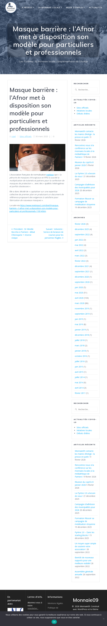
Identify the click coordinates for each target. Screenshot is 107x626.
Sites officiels (25, 136)
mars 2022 (79, 255)
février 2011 (80, 393)
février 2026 (80, 224)
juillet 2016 (80, 361)
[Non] (103, 618)
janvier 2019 (80, 329)
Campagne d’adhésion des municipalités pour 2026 (85, 187)
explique (50, 174)
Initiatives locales (84, 110)
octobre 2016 (81, 356)
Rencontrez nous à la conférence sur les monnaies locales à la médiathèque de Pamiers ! (84, 151)
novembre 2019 (82, 308)
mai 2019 (79, 324)
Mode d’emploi (74, 7)
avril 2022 (79, 250)
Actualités (95, 7)
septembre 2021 (82, 271)
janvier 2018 (80, 350)
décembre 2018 (82, 335)
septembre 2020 (82, 282)
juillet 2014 (80, 377)
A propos (27, 7)
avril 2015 (79, 372)
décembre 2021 (82, 266)
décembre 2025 (82, 229)
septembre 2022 (82, 234)
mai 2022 (79, 245)
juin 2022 (79, 239)
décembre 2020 (82, 276)
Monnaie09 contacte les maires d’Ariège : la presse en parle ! (85, 134)
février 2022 (80, 261)
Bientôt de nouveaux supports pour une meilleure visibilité (84, 560)
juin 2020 (79, 287)
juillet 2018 (80, 340)
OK (54, 622)
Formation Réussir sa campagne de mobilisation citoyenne (85, 201)
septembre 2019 (82, 313)
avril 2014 (79, 387)
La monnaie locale (49, 7)
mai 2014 (79, 382)
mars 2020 (79, 303)
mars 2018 (79, 345)
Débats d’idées (83, 113)
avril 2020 (79, 298)
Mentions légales (55, 603)
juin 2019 (79, 319)
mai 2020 (79, 292)
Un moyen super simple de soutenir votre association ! (85, 546)
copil (13, 136)
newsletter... (33, 608)
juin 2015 (79, 366)
